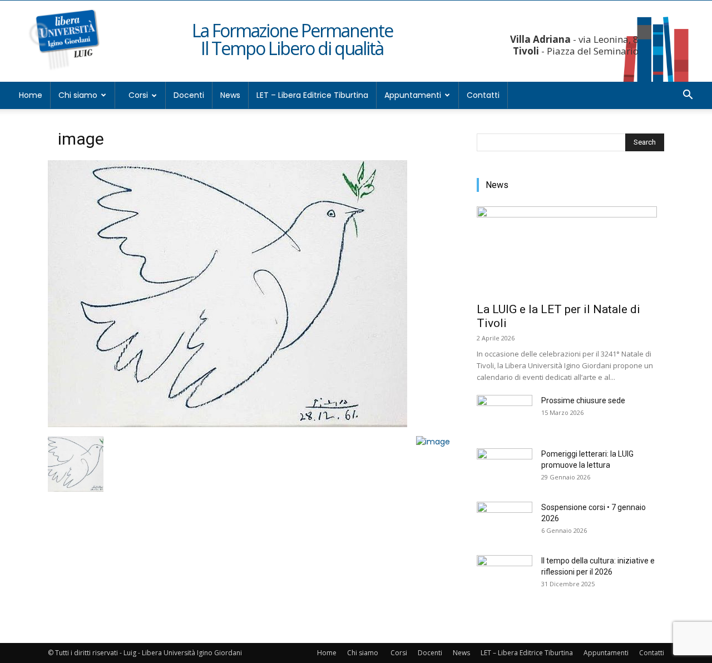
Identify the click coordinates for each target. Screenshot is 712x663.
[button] (687, 96)
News (230, 95)
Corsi (138, 95)
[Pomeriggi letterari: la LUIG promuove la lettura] (504, 467)
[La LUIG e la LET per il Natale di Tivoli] (570, 250)
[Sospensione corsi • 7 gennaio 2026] (504, 521)
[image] (227, 424)
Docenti (189, 95)
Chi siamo (77, 95)
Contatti (483, 95)
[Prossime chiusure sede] (504, 414)
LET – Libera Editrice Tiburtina (312, 95)
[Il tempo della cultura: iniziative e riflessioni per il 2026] (504, 574)
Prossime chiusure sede (583, 400)
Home (30, 95)
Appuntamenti (412, 95)
